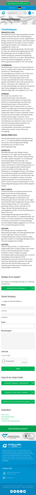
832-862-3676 (10, 478)
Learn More (5, 460)
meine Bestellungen (7, 417)
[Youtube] (24, 491)
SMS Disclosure (27, 487)
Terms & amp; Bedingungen (10, 421)
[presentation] (14, 361)
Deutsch (23, 8)
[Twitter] (14, 491)
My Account (12, 8)
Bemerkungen (6, 331)
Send (18, 369)
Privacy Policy (16, 487)
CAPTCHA (4, 352)
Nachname (4, 317)
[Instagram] (21, 491)
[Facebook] (11, 491)
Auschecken (5, 419)
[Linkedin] (18, 491)
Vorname (4, 311)
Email (3, 322)
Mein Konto (5, 415)
